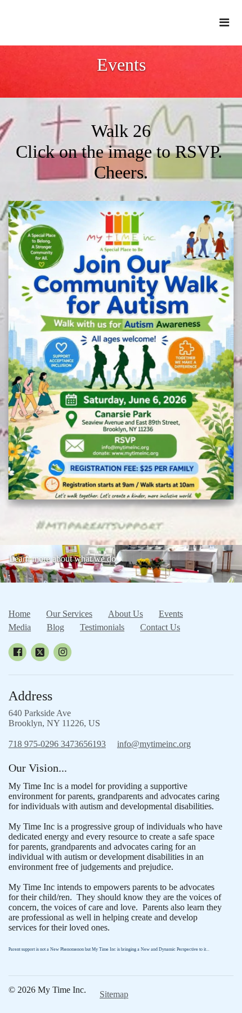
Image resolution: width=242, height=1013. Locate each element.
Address (30, 696)
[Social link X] (40, 652)
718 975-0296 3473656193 (57, 744)
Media (19, 627)
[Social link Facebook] (17, 652)
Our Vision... (37, 768)
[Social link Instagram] (62, 652)
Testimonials (102, 627)
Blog (55, 627)
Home (19, 613)
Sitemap (114, 994)
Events (121, 64)
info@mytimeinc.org (154, 744)
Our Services (69, 613)
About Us (125, 613)
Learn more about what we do (62, 558)
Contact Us (160, 627)
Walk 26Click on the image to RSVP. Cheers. (121, 151)
